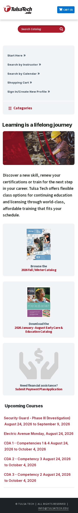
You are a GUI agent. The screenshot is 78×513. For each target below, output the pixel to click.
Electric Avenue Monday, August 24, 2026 (38, 434)
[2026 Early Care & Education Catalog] (38, 303)
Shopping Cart (18, 82)
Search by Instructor (22, 64)
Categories (22, 108)
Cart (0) (68, 9)
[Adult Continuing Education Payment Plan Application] (38, 364)
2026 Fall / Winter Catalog (38, 270)
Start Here (15, 55)
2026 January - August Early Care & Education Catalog (39, 329)
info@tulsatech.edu (53, 508)
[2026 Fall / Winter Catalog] (38, 245)
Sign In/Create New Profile (27, 91)
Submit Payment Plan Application (38, 389)
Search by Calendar (22, 73)
